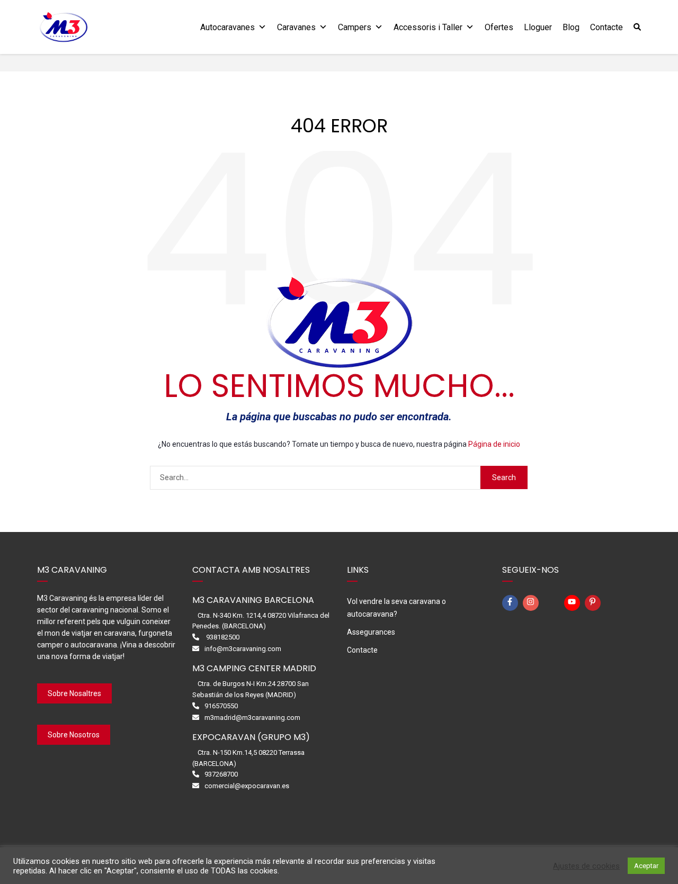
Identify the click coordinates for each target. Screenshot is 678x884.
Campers (354, 27)
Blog (571, 27)
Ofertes (499, 27)
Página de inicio (494, 444)
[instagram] (532, 603)
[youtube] (573, 603)
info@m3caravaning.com (242, 649)
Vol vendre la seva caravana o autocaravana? (396, 607)
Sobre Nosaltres (74, 693)
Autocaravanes (227, 27)
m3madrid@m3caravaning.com (252, 717)
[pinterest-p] (594, 603)
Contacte (606, 27)
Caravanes (296, 27)
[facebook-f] (511, 603)
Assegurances (371, 632)
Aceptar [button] (646, 866)
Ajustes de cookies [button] (586, 866)
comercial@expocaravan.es (246, 786)
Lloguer (538, 27)
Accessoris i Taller (428, 27)
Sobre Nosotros (74, 734)
